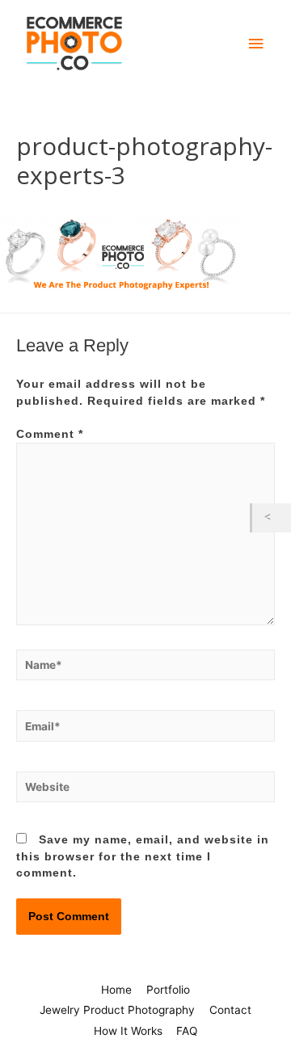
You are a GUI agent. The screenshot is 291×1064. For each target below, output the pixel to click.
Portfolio (168, 989)
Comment (49, 434)
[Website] (145, 790)
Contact (230, 1009)
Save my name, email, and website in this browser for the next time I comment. (142, 856)
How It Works (128, 1030)
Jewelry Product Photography (117, 1009)
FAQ (186, 1030)
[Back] (271, 517)
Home (116, 989)
